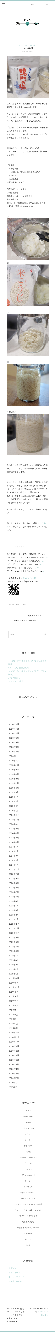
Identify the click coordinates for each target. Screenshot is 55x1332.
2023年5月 (14, 901)
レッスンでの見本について (19, 681)
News (28, 1122)
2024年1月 (13, 865)
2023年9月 (14, 883)
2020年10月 (14, 1042)
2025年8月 (14, 779)
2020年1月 (13, 1082)
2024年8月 (14, 833)
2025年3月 (14, 801)
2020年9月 (14, 1046)
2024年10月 (14, 824)
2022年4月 (14, 960)
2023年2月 (14, 915)
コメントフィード (16, 1277)
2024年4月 (14, 851)
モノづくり (33, 45)
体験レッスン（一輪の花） (25, 620)
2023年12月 (14, 869)
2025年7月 (14, 783)
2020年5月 (14, 1064)
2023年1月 (13, 919)
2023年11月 (14, 874)
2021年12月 (14, 978)
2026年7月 (14, 729)
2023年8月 (14, 887)
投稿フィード (14, 1272)
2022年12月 (14, 924)
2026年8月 (14, 724)
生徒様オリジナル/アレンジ (28, 1228)
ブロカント (28, 1163)
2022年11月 (14, 928)
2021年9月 (13, 992)
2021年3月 (13, 1019)
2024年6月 (14, 842)
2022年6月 (14, 951)
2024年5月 (14, 847)
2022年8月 (14, 942)
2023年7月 (14, 892)
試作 (28, 1245)
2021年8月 (13, 996)
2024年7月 (14, 838)
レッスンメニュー (28, 1198)
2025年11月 (14, 765)
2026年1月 (13, 756)
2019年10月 (14, 1087)
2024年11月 (14, 819)
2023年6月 (14, 896)
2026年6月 (14, 733)
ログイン (12, 1268)
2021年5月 (13, 1010)
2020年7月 (14, 1055)
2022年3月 (14, 964)
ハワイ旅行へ (14, 678)
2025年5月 (14, 792)
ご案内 (28, 1152)
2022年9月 (14, 937)
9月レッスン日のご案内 (18, 668)
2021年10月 (14, 987)
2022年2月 (14, 969)
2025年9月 (14, 774)
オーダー (28, 1140)
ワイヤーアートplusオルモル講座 (28, 1204)
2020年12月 (14, 1033)
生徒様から (28, 1234)
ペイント (28, 1169)
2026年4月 (14, 742)
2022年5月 (14, 955)
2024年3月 (14, 856)
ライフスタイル (14, 604)
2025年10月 (14, 769)
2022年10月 (14, 933)
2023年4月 (14, 906)
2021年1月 (13, 1028)
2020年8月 (14, 1051)
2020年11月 (14, 1037)
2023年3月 (14, 910)
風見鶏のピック (35, 615)
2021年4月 (13, 1014)
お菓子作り (28, 1146)
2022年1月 (13, 974)
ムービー (28, 1181)
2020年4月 (14, 1069)
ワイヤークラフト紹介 (28, 1216)
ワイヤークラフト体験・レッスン (28, 1210)
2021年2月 (13, 1023)
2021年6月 (13, 1005)
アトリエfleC (28, 1128)
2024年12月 (14, 815)
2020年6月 (14, 1060)
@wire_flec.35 (29, 578)
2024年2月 (14, 860)
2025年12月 (14, 760)
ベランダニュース (28, 1175)
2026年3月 (14, 747)
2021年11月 (14, 983)
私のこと (26, 604)
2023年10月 (14, 878)
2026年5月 (14, 738)
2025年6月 (14, 788)
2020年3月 (14, 1073)
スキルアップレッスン (28, 1157)
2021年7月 (13, 1001)
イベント (28, 1134)
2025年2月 (14, 806)
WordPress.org (15, 1281)
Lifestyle (23, 45)
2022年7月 (14, 946)
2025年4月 (14, 797)
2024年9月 (14, 828)
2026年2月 (14, 751)
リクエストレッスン (28, 1193)
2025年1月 (13, 810)
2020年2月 (14, 1078)
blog (28, 1111)
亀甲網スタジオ (28, 1222)
